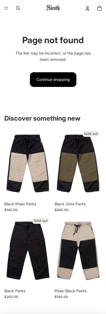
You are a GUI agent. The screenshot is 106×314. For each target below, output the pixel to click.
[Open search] (18, 8)
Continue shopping (53, 79)
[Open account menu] (87, 8)
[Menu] (6, 8)
